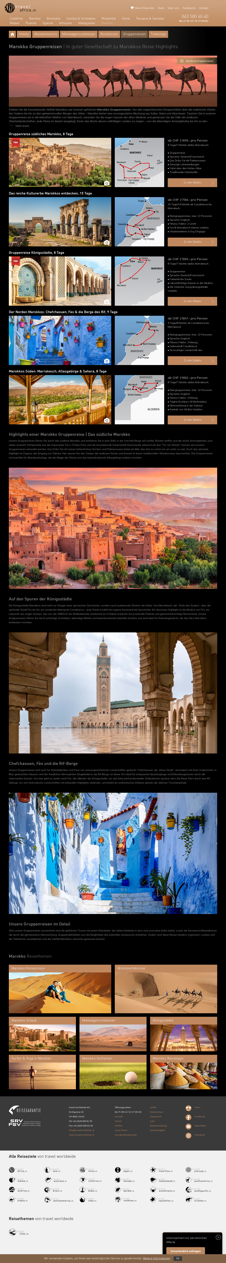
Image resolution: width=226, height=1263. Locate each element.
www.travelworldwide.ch (81, 1134)
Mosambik (109, 18)
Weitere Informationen (156, 1258)
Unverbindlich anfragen (186, 1251)
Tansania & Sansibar (150, 18)
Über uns (173, 8)
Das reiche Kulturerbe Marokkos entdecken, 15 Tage (50, 193)
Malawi (14, 23)
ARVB (153, 1107)
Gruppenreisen (134, 34)
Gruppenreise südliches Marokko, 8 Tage (41, 134)
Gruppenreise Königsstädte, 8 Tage (36, 253)
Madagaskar (86, 23)
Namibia (34, 18)
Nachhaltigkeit (157, 1130)
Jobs (152, 1121)
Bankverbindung (158, 1125)
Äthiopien (65, 23)
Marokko (107, 23)
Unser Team (121, 1130)
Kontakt (203, 8)
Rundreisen (109, 34)
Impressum (156, 1116)
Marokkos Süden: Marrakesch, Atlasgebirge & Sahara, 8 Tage (58, 371)
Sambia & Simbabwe (80, 18)
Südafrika (16, 18)
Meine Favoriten (144, 8)
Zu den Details (192, 182)
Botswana (53, 18)
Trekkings (158, 34)
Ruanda (31, 23)
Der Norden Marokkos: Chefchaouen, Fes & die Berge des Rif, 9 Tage (63, 312)
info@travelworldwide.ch (81, 1130)
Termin (118, 1121)
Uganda (47, 23)
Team (161, 8)
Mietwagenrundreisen (78, 34)
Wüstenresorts (45, 34)
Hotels (24, 34)
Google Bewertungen (126, 1134)
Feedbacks (189, 8)
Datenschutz (156, 1112)
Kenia (126, 18)
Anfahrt (118, 1125)
